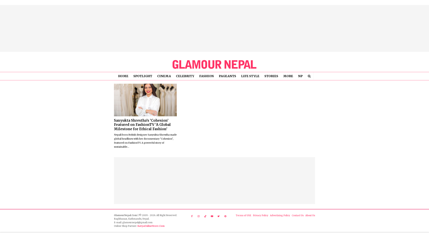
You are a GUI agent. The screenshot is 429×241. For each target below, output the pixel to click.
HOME (123, 76)
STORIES (271, 76)
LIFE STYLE (250, 76)
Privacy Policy (260, 215)
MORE (288, 76)
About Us (310, 215)
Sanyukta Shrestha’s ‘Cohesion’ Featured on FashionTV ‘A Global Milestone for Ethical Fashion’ (142, 124)
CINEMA (164, 76)
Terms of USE (243, 215)
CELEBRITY (185, 76)
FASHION (206, 76)
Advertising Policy (280, 215)
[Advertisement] (214, 28)
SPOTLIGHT (142, 76)
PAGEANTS (227, 76)
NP (300, 76)
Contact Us (298, 215)
